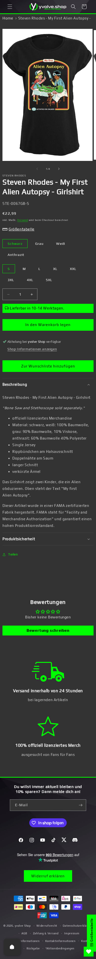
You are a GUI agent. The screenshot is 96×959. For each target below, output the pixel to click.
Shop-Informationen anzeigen (32, 349)
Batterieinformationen (24, 941)
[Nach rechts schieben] (58, 168)
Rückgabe (33, 948)
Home (7, 18)
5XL (49, 280)
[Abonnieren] (80, 805)
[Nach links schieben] (37, 168)
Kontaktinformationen (60, 941)
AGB (24, 933)
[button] (9, 6)
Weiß (60, 244)
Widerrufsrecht (46, 925)
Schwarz (15, 244)
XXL (73, 269)
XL (55, 269)
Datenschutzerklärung (78, 925)
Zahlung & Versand (46, 933)
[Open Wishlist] (89, 952)
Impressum (71, 933)
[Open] (12, 947)
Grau (39, 244)
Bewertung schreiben (48, 630)
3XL (11, 280)
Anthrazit (16, 255)
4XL (30, 280)
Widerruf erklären (48, 876)
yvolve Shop (23, 925)
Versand (22, 220)
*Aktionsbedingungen (60, 948)
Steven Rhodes (14, 175)
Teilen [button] (13, 554)
